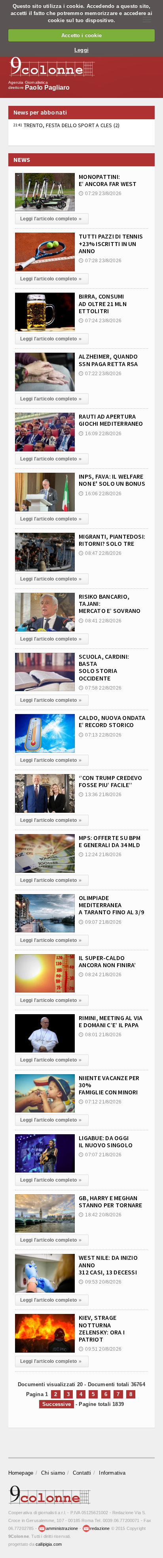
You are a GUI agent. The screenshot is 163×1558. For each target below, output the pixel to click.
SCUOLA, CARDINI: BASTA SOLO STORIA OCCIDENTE (104, 667)
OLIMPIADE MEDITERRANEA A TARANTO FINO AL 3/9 (111, 905)
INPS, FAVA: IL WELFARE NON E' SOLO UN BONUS (112, 479)
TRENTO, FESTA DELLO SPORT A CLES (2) (66, 125)
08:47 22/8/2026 (100, 553)
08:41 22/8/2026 (100, 621)
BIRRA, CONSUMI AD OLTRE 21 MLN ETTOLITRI (103, 303)
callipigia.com (49, 1544)
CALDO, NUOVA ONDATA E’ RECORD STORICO (112, 721)
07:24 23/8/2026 (100, 320)
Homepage (21, 1473)
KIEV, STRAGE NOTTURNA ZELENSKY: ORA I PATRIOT (102, 1328)
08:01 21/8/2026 (100, 1034)
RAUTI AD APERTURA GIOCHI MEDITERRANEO (111, 419)
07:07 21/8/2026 (100, 1155)
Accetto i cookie (81, 35)
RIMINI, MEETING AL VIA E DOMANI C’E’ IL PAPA (110, 1021)
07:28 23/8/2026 (100, 260)
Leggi (81, 50)
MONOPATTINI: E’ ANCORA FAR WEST (107, 180)
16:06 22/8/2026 (100, 493)
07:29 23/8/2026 (100, 193)
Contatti (82, 1473)
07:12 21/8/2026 (100, 1102)
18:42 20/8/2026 (100, 1215)
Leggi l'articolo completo (51, 219)
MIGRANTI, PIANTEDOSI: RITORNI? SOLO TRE (112, 539)
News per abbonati (40, 112)
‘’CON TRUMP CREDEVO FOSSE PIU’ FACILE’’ (110, 781)
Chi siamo (53, 1473)
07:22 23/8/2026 (100, 373)
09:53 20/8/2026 (100, 1282)
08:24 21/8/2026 (100, 974)
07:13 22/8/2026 (100, 735)
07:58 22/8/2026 (100, 688)
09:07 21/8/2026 (100, 922)
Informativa (112, 1473)
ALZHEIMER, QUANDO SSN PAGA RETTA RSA (108, 359)
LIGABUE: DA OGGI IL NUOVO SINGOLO (106, 1141)
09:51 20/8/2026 (100, 1349)
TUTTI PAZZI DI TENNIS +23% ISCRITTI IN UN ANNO (111, 243)
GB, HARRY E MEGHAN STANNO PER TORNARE (110, 1201)
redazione (100, 1528)
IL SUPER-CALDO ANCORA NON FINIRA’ (107, 961)
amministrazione (62, 1528)
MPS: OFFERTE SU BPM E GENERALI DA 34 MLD (110, 841)
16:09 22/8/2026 (100, 433)
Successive (56, 1404)
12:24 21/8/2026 (100, 854)
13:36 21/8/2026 (100, 794)
